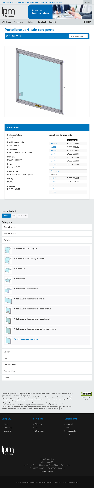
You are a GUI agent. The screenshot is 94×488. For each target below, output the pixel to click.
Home (6, 424)
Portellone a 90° (20, 278)
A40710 (54, 143)
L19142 (53, 185)
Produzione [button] (18, 22)
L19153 (53, 188)
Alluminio (6, 215)
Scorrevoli (7, 351)
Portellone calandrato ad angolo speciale (29, 258)
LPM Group (6, 22)
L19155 (53, 192)
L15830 (53, 164)
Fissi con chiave (10, 371)
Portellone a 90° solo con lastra (26, 288)
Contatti (52, 22)
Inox (14, 215)
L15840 (53, 160)
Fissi (5, 358)
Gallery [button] (30, 22)
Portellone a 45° (20, 268)
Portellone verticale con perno (27, 339)
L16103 (53, 178)
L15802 (53, 157)
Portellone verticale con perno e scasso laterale (32, 318)
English (87, 2)
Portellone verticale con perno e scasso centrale (32, 308)
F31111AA (55, 171)
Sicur (68, 434)
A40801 (54, 147)
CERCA (88, 22)
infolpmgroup (47, 471)
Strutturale (22, 215)
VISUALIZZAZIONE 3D (79, 36)
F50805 (53, 181)
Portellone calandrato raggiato (25, 248)
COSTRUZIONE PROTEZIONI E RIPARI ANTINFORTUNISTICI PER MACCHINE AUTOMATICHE (32, 2)
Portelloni (7, 240)
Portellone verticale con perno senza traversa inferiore (35, 328)
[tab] (47, 227)
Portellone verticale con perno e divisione (29, 298)
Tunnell (7, 377)
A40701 (54, 150)
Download (42, 22)
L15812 (53, 153)
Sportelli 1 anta (10, 227)
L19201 (53, 167)
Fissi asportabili (10, 364)
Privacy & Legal (73, 482)
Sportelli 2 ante (10, 233)
